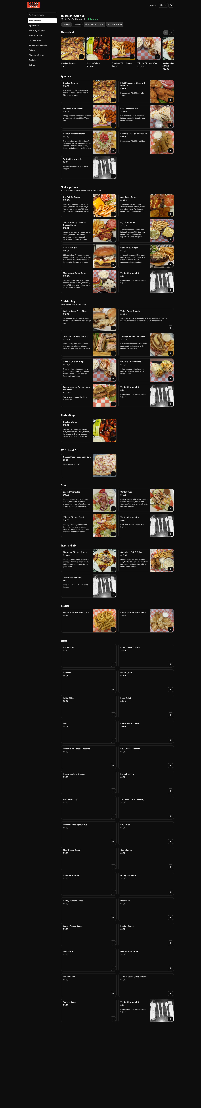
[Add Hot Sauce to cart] (170, 917)
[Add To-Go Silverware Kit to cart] (113, 176)
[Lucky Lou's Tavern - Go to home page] (33, 5)
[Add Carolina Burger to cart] (113, 264)
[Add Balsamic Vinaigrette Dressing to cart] (113, 765)
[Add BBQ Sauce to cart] (170, 841)
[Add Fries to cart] (113, 740)
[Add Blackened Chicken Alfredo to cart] (113, 569)
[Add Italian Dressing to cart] (170, 791)
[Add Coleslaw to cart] (113, 689)
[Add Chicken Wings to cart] (106, 56)
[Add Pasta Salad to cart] (170, 715)
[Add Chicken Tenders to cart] (81, 56)
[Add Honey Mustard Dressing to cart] (113, 791)
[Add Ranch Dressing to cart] (113, 816)
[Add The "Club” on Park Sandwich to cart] (113, 353)
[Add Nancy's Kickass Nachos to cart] (113, 150)
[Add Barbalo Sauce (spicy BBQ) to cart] (113, 841)
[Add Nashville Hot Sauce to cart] (170, 968)
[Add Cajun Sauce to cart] (170, 867)
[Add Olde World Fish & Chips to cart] (170, 569)
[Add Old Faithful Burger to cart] (113, 214)
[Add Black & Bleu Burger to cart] (170, 264)
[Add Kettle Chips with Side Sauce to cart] (170, 629)
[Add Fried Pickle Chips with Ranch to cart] (170, 150)
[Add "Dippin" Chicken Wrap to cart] (157, 56)
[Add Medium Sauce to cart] (170, 943)
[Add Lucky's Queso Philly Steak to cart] (113, 328)
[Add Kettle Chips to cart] (113, 715)
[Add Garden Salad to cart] (170, 508)
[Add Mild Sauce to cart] (113, 968)
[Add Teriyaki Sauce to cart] (113, 1019)
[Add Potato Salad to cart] (170, 689)
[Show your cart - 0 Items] (171, 5)
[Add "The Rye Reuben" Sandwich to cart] (170, 353)
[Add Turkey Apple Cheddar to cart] (170, 328)
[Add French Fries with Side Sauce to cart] (113, 629)
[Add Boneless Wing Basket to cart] (132, 56)
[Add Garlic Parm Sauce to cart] (113, 892)
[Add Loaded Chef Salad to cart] (113, 508)
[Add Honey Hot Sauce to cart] (170, 892)
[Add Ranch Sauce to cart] (113, 993)
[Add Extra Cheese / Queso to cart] (170, 664)
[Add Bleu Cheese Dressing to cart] (170, 765)
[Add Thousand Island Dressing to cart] (170, 816)
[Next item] (171, 32)
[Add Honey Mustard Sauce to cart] (113, 917)
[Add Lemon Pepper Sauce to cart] (113, 943)
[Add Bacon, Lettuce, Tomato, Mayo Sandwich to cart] (113, 404)
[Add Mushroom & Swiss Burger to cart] (113, 290)
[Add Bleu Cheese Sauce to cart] (113, 867)
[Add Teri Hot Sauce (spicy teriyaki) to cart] (170, 993)
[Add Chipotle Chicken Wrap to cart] (170, 378)
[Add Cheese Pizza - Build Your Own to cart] (113, 474)
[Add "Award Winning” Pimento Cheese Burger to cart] (113, 239)
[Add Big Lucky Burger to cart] (170, 239)
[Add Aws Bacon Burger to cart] (170, 214)
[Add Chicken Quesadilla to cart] (170, 125)
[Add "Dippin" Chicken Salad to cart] (113, 534)
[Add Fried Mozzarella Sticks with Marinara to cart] (170, 100)
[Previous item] (165, 32)
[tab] (66, 24)
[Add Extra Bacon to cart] (113, 664)
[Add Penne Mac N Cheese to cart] (170, 740)
